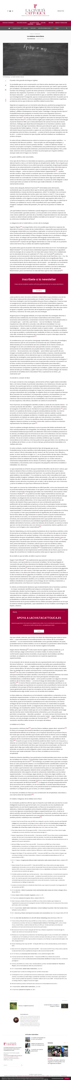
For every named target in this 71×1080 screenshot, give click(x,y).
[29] (33, 794)
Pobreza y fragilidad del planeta (26, 1005)
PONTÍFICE (30, 24)
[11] (62, 408)
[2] (25, 119)
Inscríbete (39, 290)
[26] (15, 740)
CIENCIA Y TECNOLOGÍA (61, 22)
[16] (39, 547)
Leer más (46, 1079)
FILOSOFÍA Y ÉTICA (34, 22)
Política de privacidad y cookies (41, 1076)
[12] (36, 423)
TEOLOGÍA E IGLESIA (22, 22)
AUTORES (26, 28)
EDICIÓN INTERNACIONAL (44, 28)
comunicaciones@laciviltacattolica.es (13, 1055)
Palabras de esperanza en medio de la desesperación (37, 1044)
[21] (15, 672)
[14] (40, 526)
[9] (62, 270)
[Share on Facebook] (5, 81)
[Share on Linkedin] (5, 90)
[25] (66, 728)
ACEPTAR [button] (66, 1078)
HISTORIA (51, 22)
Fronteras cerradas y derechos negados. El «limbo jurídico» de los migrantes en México (56, 1061)
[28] (37, 782)
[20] (28, 649)
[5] (21, 226)
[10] (35, 336)
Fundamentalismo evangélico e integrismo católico (51, 1005)
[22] (17, 682)
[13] (24, 493)
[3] (56, 171)
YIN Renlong (64, 1076)
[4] (38, 187)
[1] (22, 117)
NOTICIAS (33, 28)
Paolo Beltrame (31, 38)
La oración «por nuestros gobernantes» (37, 1050)
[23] (48, 718)
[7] (20, 249)
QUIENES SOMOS (17, 28)
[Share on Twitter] (5, 85)
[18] (26, 568)
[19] (51, 599)
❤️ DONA (56, 28)
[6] (19, 241)
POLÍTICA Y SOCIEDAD (8, 22)
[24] (29, 728)
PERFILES (38, 24)
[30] (41, 817)
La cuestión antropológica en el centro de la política (38, 1038)
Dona (38, 631)
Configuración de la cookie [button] (57, 1078)
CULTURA (43, 22)
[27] (31, 761)
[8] (53, 253)
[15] (60, 539)
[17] (25, 559)
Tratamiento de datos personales (25, 1076)
